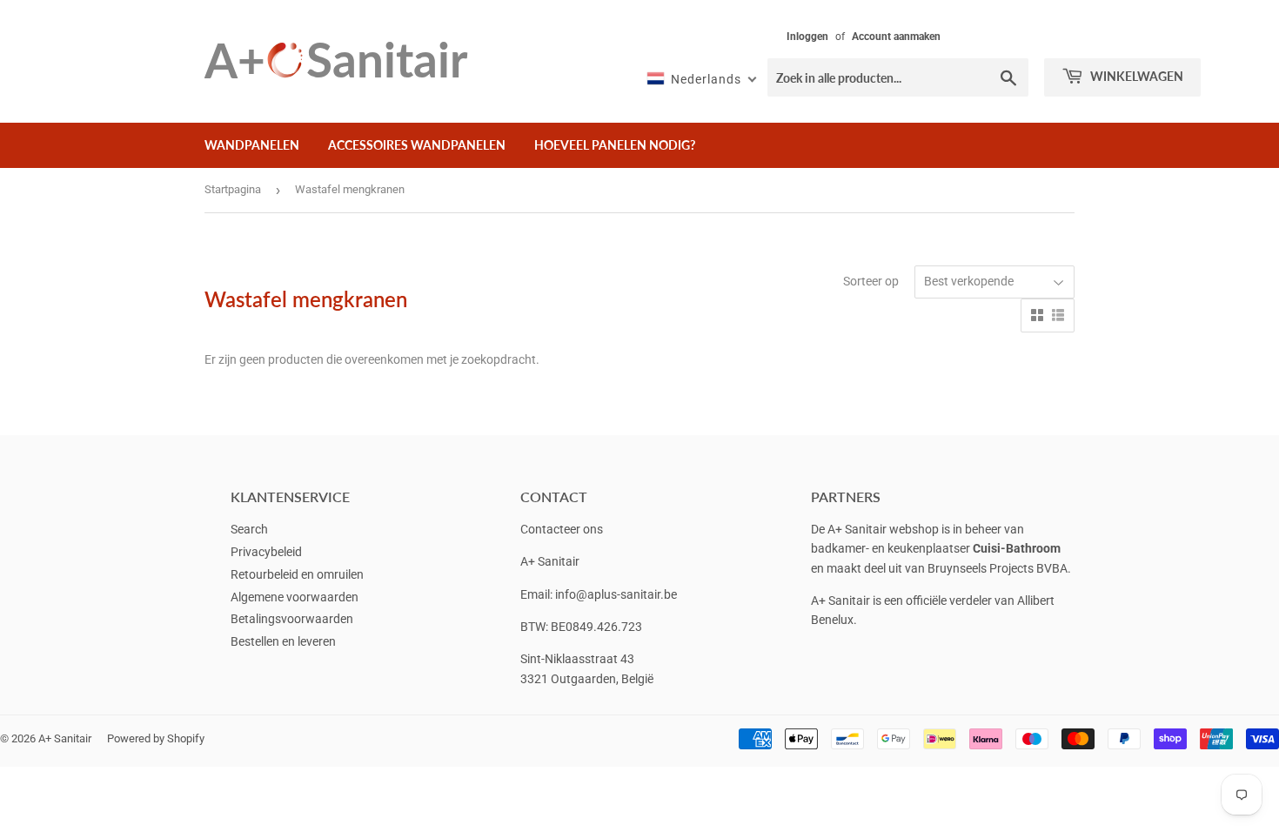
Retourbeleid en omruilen (297, 574)
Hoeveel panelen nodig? (614, 145)
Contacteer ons (561, 529)
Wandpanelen (251, 145)
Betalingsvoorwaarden (292, 619)
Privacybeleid (266, 552)
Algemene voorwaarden (294, 597)
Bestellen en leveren (283, 641)
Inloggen (807, 36)
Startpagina (232, 189)
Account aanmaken (896, 36)
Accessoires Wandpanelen (417, 145)
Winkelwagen (1135, 76)
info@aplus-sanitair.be (616, 594)
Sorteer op (871, 281)
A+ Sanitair (64, 738)
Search (249, 529)
